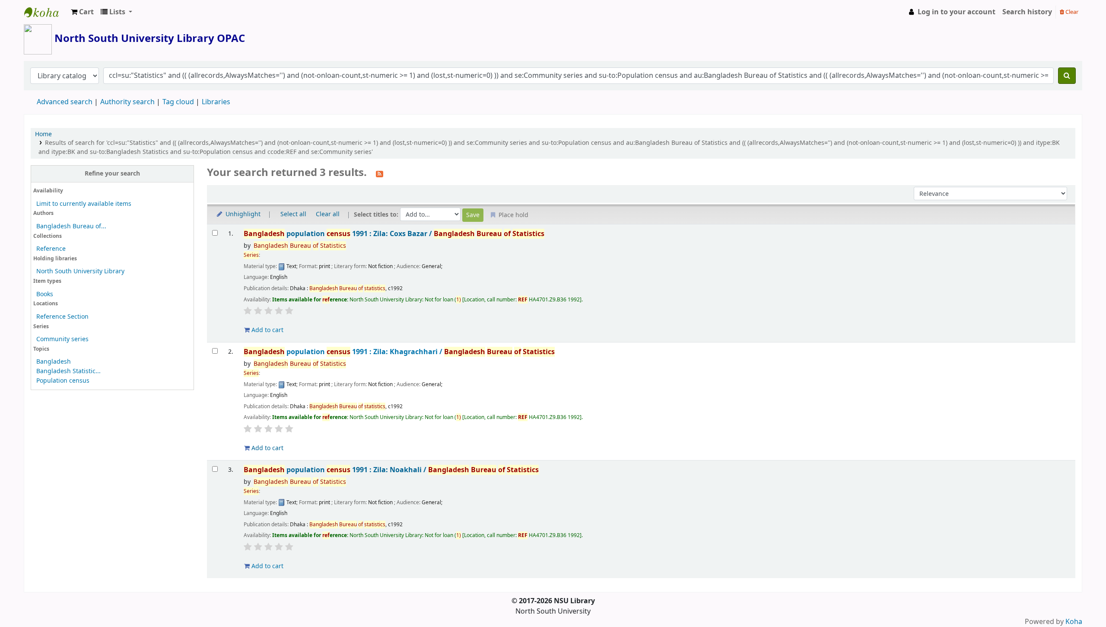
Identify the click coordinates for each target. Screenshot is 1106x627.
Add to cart (266, 330)
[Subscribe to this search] (379, 173)
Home (43, 134)
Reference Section (62, 316)
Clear (1071, 12)
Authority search (127, 102)
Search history (1027, 12)
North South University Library (45, 12)
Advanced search (64, 102)
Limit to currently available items (83, 203)
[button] (82, 12)
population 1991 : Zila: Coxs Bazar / (394, 234)
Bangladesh (53, 361)
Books (44, 294)
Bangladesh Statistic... (68, 371)
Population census (62, 380)
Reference (51, 248)
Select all (293, 214)
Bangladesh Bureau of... (71, 226)
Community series (62, 339)
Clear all (328, 214)
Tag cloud (178, 102)
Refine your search (112, 173)
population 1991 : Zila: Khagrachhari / (399, 352)
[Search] (1067, 75)
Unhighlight (242, 214)
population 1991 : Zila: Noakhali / (391, 470)
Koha (1073, 622)
